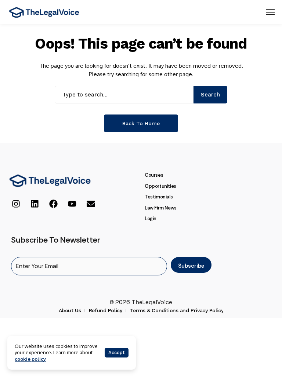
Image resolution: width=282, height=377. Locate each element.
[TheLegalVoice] (44, 12)
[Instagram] (15, 203)
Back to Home (141, 123)
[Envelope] (90, 203)
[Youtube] (72, 203)
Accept (116, 352)
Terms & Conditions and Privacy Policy (176, 310)
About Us (70, 310)
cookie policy (30, 359)
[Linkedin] (34, 203)
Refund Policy (105, 310)
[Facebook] (53, 203)
